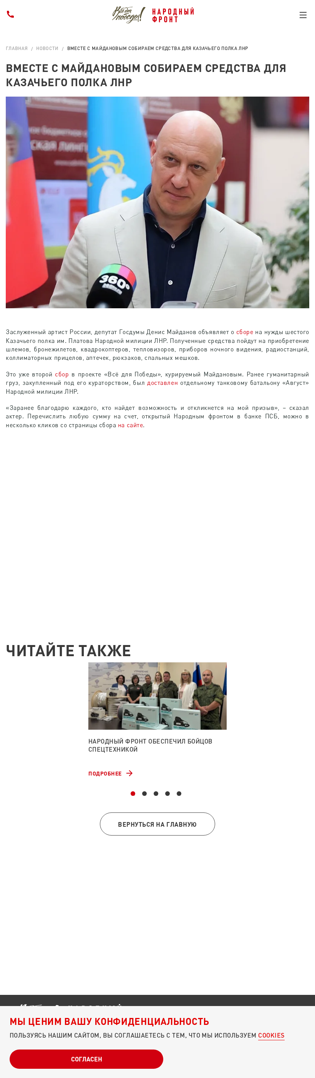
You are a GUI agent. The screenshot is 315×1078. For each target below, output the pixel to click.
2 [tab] (144, 793)
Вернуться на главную (157, 824)
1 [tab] (133, 793)
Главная (17, 48)
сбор (62, 374)
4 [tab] (167, 793)
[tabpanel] (157, 720)
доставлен (162, 382)
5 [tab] (179, 793)
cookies (271, 1035)
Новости (47, 48)
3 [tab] (156, 793)
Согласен (86, 1059)
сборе (245, 332)
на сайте (130, 425)
